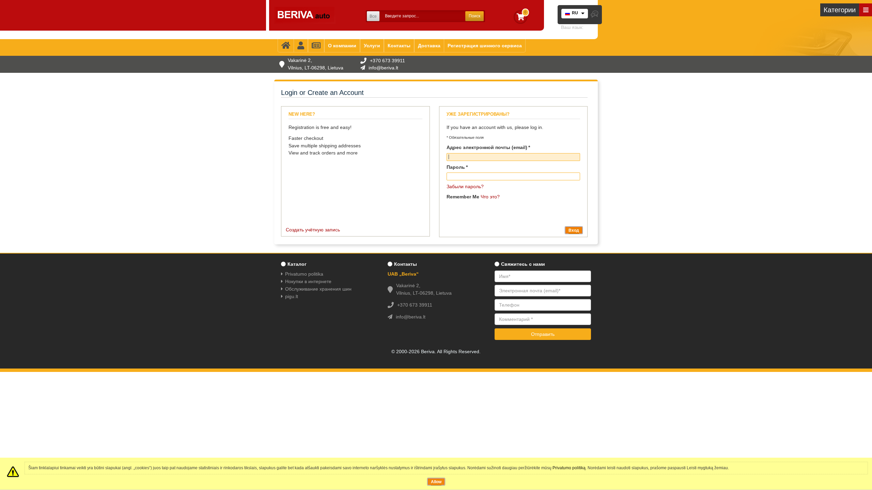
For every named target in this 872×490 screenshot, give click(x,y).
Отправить (543, 334)
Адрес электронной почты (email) (487, 147)
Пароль (456, 167)
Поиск (474, 16)
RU (575, 13)
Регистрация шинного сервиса (485, 45)
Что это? (490, 196)
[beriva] (305, 15)
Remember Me (463, 196)
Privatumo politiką (569, 468)
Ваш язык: (572, 27)
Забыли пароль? (465, 186)
